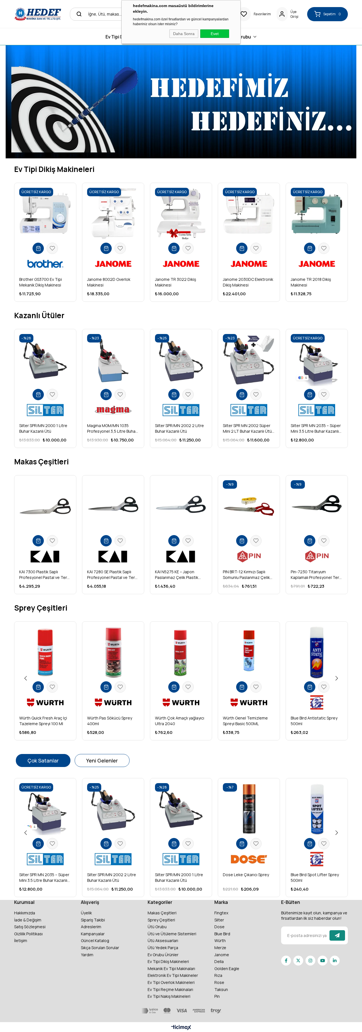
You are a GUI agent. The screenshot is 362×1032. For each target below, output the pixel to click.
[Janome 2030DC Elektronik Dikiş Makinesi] (249, 214)
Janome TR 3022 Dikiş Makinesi (175, 282)
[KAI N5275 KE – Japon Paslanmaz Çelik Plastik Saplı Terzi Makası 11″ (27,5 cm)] (181, 506)
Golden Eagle (226, 968)
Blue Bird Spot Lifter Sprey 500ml (315, 877)
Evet (215, 33)
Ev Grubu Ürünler (163, 954)
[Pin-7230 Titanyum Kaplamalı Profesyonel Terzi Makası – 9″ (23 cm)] (317, 506)
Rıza (218, 975)
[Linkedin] (335, 961)
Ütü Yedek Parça (163, 947)
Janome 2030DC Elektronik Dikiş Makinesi (248, 282)
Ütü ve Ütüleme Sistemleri (172, 933)
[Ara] (77, 14)
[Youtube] (322, 961)
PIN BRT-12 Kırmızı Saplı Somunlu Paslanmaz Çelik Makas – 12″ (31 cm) (246, 574)
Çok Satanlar (43, 760)
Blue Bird (222, 933)
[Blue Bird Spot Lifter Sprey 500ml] (317, 809)
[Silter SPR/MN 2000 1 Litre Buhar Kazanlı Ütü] (45, 360)
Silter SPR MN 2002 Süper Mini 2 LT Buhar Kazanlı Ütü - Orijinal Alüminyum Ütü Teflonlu (248, 428)
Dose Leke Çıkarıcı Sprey (246, 874)
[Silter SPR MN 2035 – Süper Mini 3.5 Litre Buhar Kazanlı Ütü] (317, 360)
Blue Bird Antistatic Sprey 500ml (314, 720)
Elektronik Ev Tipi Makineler (173, 975)
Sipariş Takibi (93, 920)
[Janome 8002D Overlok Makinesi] (113, 214)
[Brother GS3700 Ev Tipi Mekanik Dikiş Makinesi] (45, 214)
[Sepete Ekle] (38, 248)
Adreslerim (91, 926)
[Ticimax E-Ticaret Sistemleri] (181, 1028)
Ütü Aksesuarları (163, 940)
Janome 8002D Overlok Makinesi (108, 282)
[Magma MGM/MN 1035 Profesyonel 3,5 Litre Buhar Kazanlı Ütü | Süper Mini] (113, 360)
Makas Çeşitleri (162, 912)
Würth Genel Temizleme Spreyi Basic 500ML (245, 720)
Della (219, 961)
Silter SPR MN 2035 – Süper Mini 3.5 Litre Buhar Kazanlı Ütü (316, 428)
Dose (219, 926)
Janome (221, 954)
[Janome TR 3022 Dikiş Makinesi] (181, 214)
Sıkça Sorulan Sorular (100, 947)
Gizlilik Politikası (28, 933)
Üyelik (86, 912)
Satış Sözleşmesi (30, 926)
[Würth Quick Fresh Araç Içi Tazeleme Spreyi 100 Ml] (45, 652)
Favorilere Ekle (52, 248)
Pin (217, 996)
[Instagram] (310, 961)
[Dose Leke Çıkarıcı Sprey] (249, 809)
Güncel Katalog (95, 940)
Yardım (87, 954)
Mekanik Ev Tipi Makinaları (171, 968)
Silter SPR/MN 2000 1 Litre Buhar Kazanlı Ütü (43, 428)
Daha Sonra (184, 33)
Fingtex (221, 912)
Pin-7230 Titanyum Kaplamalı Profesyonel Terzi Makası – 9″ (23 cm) (316, 574)
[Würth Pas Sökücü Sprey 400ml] (113, 652)
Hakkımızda (24, 912)
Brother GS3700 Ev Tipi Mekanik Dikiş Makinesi (40, 282)
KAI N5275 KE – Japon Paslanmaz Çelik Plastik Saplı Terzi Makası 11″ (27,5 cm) (179, 574)
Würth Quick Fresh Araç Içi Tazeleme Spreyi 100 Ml (43, 720)
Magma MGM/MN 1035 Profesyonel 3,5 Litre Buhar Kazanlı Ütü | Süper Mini (112, 428)
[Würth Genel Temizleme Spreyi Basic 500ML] (249, 652)
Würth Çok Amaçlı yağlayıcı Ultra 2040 (179, 720)
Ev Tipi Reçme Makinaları (170, 989)
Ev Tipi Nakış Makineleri (169, 996)
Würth (220, 940)
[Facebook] (286, 961)
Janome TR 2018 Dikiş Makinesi (311, 282)
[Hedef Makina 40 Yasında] (37, 14)
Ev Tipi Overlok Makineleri (171, 982)
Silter (219, 920)
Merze (220, 947)
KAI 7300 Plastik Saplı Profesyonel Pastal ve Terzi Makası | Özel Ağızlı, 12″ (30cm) (44, 574)
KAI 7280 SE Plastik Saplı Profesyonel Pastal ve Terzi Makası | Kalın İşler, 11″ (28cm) (112, 574)
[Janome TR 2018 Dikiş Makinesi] (317, 214)
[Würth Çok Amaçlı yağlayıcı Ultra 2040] (181, 652)
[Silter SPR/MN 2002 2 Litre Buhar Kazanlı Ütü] (181, 360)
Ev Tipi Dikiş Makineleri (168, 961)
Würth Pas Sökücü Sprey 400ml (109, 720)
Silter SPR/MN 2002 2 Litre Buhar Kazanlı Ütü (179, 428)
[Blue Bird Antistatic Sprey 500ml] (317, 652)
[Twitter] (298, 961)
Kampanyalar (93, 933)
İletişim (20, 940)
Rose (219, 982)
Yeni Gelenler (102, 760)
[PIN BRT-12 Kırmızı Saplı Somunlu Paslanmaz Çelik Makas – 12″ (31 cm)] (249, 506)
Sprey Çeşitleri (161, 920)
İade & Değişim (27, 920)
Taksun (221, 989)
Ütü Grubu (157, 926)
